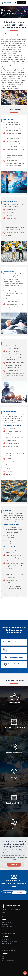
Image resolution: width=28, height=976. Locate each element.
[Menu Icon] (15, 3)
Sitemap (7, 973)
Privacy (3, 973)
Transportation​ (5, 939)
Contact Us (14, 864)
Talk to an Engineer (21, 2)
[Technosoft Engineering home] (6, 2)
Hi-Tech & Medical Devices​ (8, 948)
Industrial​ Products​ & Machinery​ (9, 941)
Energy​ (3, 945)
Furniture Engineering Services (9, 950)
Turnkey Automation (6, 928)
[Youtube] (9, 964)
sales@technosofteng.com (8, 960)
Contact (3, 958)
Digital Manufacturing (7, 926)
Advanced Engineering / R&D (8, 933)
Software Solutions (6, 931)
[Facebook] (3, 964)
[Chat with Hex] (25, 973)
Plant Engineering (6, 924)
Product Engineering (6, 922)
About (3, 956)
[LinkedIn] (6, 964)
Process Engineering (6, 943)
